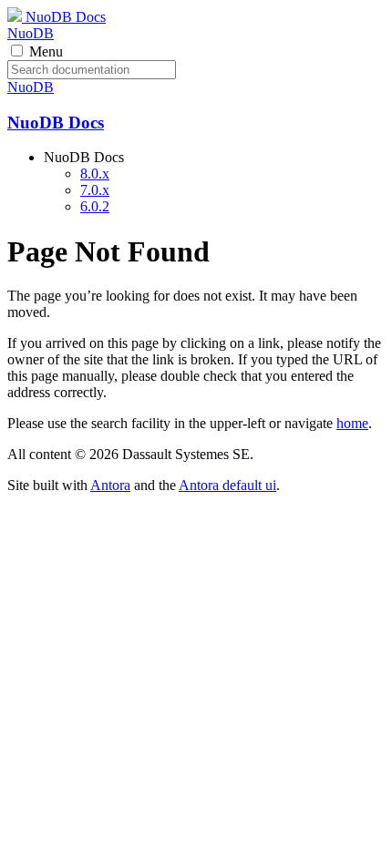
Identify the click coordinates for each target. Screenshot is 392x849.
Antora (110, 485)
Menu (46, 51)
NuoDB (30, 33)
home (352, 423)
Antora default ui (227, 485)
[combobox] (91, 69)
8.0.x (94, 173)
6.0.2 (94, 206)
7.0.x (94, 190)
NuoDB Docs (64, 17)
